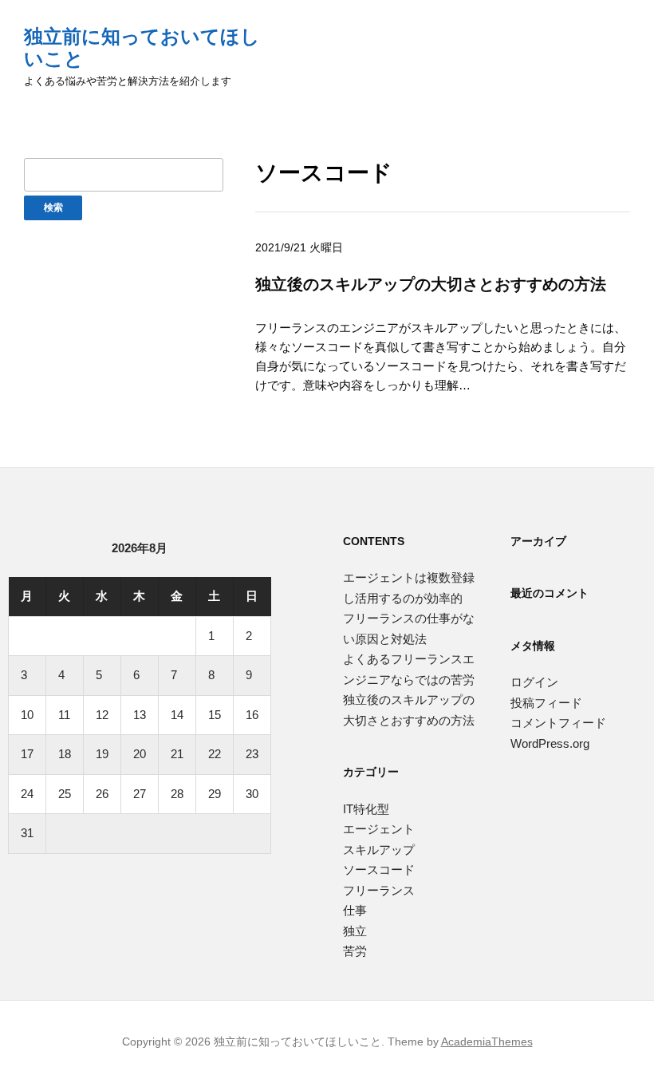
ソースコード (379, 869)
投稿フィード (546, 702)
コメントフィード (558, 722)
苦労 (355, 951)
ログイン (534, 682)
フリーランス (379, 890)
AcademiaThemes (487, 1041)
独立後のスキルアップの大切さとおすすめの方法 (430, 283)
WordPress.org (549, 743)
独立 (355, 931)
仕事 (355, 910)
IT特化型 (366, 809)
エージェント (379, 829)
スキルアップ (379, 849)
